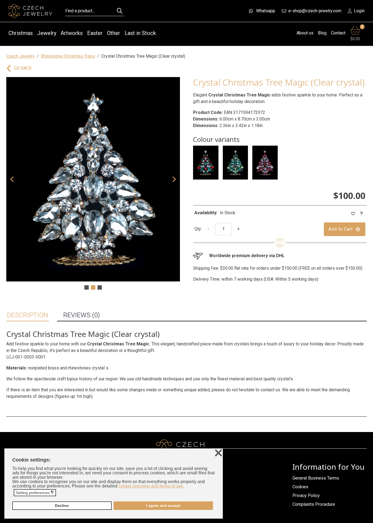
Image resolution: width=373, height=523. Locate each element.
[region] (93, 184)
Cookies (300, 486)
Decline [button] (62, 505)
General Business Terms (315, 478)
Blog (322, 33)
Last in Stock (140, 33)
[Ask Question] (361, 214)
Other (113, 33)
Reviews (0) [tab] (81, 315)
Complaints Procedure (313, 504)
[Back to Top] (366, 517)
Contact (338, 33)
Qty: (198, 228)
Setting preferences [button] (35, 492)
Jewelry (46, 33)
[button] (12, 179)
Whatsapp (265, 10)
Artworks (72, 33)
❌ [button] (218, 453)
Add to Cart (340, 229)
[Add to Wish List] (353, 214)
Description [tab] (27, 315)
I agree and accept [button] (163, 505)
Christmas (20, 33)
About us (305, 33)
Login (359, 10)
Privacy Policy (306, 495)
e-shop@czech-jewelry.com (314, 10)
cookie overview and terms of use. (151, 486)
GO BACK (23, 68)
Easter (95, 33)
